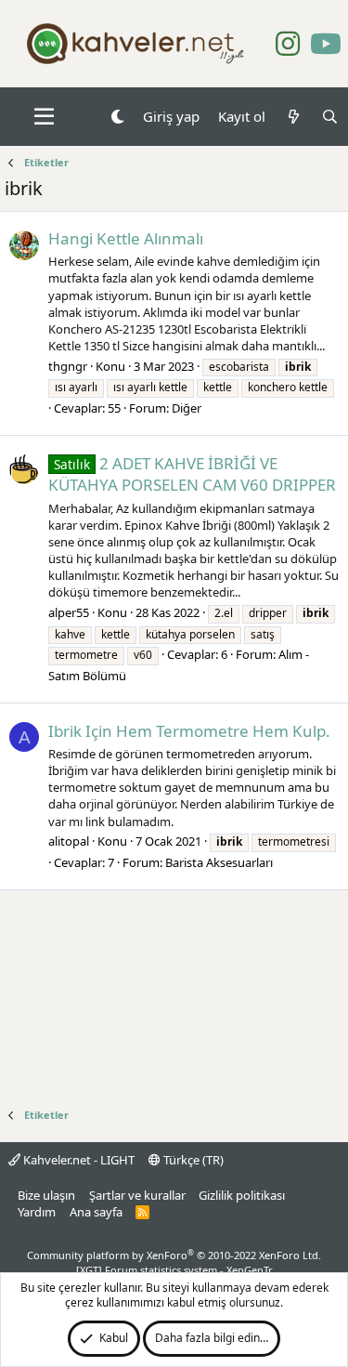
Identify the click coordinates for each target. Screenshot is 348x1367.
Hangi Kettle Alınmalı (125, 238)
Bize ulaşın (46, 1195)
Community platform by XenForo (174, 1255)
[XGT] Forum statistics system (174, 1270)
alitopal (68, 841)
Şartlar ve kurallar (137, 1195)
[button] (44, 117)
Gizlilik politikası (242, 1195)
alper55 (68, 612)
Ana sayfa (96, 1211)
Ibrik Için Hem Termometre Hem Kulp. (189, 731)
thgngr (67, 366)
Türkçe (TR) (192, 1159)
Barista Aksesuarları (219, 862)
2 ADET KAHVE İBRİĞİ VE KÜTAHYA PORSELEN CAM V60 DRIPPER (192, 474)
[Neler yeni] (293, 116)
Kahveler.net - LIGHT (77, 1159)
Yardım (37, 1211)
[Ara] (330, 116)
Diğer (186, 408)
